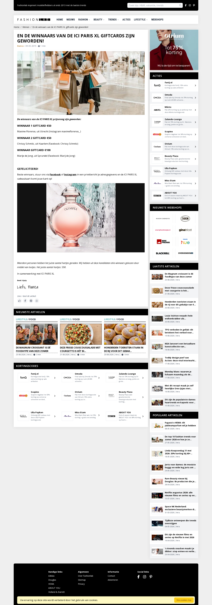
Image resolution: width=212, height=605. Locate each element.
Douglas (52, 579)
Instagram (70, 174)
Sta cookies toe (184, 600)
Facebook (55, 174)
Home (60, 19)
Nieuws (70, 19)
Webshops (157, 19)
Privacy (81, 584)
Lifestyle (140, 19)
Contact (111, 575)
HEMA (51, 584)
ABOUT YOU (54, 588)
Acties (126, 19)
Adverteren (113, 579)
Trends (112, 19)
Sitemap (82, 579)
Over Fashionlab (85, 575)
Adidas (51, 575)
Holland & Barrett (56, 592)
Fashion (83, 19)
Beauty (98, 19)
